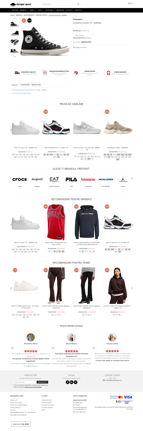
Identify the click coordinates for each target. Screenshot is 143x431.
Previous (14, 19)
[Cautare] (78, 4)
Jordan (123, 186)
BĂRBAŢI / (19, 15)
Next (14, 56)
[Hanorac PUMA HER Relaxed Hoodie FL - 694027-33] (117, 285)
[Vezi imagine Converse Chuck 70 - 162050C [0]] (14, 24)
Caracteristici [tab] (25, 85)
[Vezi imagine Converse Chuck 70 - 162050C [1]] (14, 33)
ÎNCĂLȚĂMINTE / (30, 15)
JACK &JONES (106, 186)
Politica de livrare (15, 407)
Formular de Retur (47, 407)
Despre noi (13, 400)
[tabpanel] (45, 42)
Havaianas (88, 186)
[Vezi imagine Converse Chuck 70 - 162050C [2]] (14, 42)
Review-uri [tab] (36, 85)
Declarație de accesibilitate (18, 415)
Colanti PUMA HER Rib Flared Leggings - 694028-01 (87, 307)
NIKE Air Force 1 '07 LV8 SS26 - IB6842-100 (87, 149)
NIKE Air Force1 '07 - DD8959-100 (25, 148)
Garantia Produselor (48, 405)
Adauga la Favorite (81, 47)
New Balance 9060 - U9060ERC (117, 148)
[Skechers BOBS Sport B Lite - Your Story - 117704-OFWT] (25, 285)
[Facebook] (67, 382)
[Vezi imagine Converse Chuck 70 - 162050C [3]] (14, 51)
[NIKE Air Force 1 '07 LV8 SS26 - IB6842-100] (87, 127)
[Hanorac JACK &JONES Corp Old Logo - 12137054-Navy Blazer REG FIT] (87, 222)
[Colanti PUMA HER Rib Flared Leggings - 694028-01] (87, 285)
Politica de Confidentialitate (33, 387)
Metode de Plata (47, 400)
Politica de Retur (47, 403)
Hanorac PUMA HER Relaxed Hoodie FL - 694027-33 (118, 307)
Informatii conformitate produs (21, 93)
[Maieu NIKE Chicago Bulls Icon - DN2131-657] (56, 222)
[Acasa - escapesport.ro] (20, 4)
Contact (12, 410)
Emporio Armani (54, 186)
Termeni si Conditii (16, 403)
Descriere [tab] (15, 85)
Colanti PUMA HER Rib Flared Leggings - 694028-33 (56, 307)
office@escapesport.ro (113, 380)
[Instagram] (75, 382)
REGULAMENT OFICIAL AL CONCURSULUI (23, 412)
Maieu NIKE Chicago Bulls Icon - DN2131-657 (56, 243)
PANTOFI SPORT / (42, 15)
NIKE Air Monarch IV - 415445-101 (56, 148)
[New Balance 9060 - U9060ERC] (117, 127)
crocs (20, 186)
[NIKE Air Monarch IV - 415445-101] (56, 127)
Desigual (37, 186)
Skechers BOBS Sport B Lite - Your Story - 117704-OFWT (25, 307)
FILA (71, 186)
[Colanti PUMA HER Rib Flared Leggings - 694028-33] (56, 285)
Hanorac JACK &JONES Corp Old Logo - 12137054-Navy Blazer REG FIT (87, 243)
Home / (13, 15)
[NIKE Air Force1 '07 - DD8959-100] (25, 127)
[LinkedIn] (71, 382)
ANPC (43, 410)
